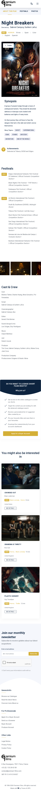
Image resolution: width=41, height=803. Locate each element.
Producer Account (7, 727)
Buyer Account (6, 724)
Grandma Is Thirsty (12, 544)
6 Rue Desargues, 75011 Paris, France (14, 764)
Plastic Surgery (11, 596)
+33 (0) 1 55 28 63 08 (9, 768)
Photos (34, 11)
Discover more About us (9, 703)
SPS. (29, 788)
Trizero (23, 788)
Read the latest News (9, 700)
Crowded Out (10, 493)
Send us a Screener (8, 720)
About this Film (9, 11)
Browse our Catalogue (9, 696)
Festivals (24, 11)
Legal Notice (5, 741)
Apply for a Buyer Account (20, 433)
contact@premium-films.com (11, 771)
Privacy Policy (6, 745)
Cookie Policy (6, 748)
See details (10, 508)
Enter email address (7, 649)
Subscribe (33, 654)
